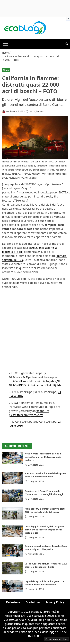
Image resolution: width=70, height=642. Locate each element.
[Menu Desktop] (5, 44)
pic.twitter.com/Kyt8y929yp (26, 415)
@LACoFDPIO (17, 385)
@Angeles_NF (51, 381)
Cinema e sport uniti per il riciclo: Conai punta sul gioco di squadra (46, 547)
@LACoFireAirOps (20, 377)
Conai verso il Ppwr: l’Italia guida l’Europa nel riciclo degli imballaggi (44, 493)
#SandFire (19, 381)
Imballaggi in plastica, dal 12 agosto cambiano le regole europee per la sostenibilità (44, 529)
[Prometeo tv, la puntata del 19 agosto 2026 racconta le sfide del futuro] (12, 513)
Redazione (13, 602)
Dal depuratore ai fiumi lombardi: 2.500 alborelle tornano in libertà (46, 565)
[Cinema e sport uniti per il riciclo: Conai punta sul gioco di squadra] (12, 550)
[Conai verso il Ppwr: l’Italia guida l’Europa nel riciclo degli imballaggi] (12, 496)
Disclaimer (33, 602)
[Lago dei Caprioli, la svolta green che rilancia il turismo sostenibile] (12, 586)
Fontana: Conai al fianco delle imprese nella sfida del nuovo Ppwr (45, 475)
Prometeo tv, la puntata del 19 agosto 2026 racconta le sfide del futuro (45, 510)
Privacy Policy (55, 602)
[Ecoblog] (25, 27)
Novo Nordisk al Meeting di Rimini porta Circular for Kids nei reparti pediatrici (43, 457)
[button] (66, 44)
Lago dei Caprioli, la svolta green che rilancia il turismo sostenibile (45, 583)
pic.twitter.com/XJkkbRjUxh (44, 385)
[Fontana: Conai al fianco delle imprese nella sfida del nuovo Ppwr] (12, 478)
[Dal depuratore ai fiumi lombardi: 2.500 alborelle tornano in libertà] (12, 568)
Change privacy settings (56, 639)
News (6, 70)
